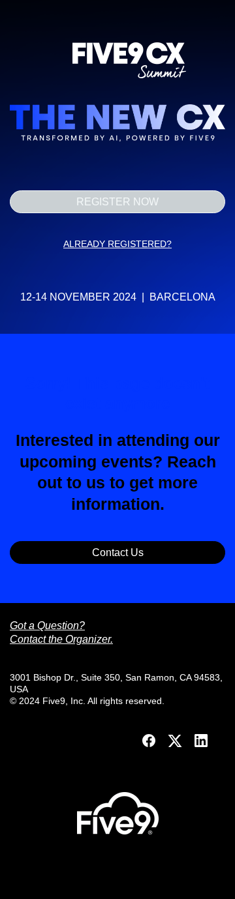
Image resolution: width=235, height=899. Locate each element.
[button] (150, 745)
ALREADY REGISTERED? (117, 244)
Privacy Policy (117, 881)
